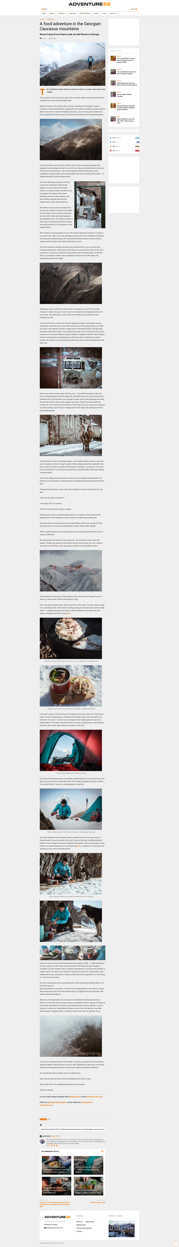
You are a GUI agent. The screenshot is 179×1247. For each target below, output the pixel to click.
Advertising (90, 1222)
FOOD (104, 13)
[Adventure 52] (89, 5)
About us (80, 1222)
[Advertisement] (124, 32)
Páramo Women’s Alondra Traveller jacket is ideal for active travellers (126, 107)
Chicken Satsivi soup (97, 1202)
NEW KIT (119, 56)
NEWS (51, 13)
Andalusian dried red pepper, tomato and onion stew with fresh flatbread (55, 1190)
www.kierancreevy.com (94, 1097)
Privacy (79, 1231)
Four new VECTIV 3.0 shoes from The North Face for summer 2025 (126, 60)
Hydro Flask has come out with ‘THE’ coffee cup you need (126, 121)
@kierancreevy (75, 1097)
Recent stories (116, 51)
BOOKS (96, 13)
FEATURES (72, 13)
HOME (44, 13)
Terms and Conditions (84, 1228)
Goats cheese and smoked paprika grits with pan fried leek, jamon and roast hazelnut (56, 1169)
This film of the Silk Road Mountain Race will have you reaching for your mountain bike (55, 1204)
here (69, 613)
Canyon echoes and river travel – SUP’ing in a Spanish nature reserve (88, 1169)
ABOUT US (113, 13)
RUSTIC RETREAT (85, 13)
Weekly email (81, 1225)
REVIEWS (61, 13)
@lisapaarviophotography (57, 1102)
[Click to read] (88, 1186)
